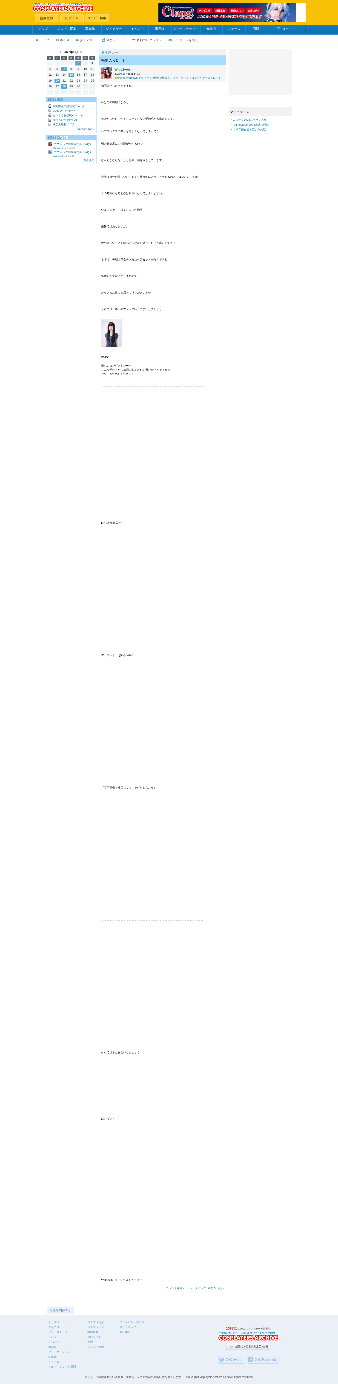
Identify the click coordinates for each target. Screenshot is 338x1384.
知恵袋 (211, 29)
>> (81, 52)
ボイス (64, 40)
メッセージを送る (185, 40)
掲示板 (160, 29)
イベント (137, 29)
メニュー (288, 29)
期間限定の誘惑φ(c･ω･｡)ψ (69, 106)
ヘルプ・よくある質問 (62, 1366)
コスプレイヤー (97, 1327)
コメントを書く (175, 1288)
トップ (43, 29)
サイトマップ (128, 1327)
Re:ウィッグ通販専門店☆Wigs (72, 144)
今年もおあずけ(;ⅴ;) (65, 120)
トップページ (56, 1322)
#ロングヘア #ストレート (205, 78)
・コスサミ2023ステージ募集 (248, 119)
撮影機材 (92, 1332)
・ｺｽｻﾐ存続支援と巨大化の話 (248, 129)
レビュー (53, 1337)
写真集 (90, 29)
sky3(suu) (58, 156)
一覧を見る (88, 160)
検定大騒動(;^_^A (63, 124)
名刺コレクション (149, 40)
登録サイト (94, 1337)
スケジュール (116, 40)
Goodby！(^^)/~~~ (64, 110)
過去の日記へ (86, 129)
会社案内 (125, 1332)
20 (57, 80)
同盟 (256, 29)
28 (64, 86)
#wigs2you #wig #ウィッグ (135, 78)
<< (60, 52)
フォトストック (58, 1332)
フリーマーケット (186, 29)
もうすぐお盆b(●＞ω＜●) (68, 115)
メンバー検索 (95, 1347)
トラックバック (196, 1288)
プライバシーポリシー (133, 1322)
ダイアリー (114, 29)
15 (71, 74)
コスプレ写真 (66, 29)
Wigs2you (58, 148)
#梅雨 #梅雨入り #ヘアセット (170, 78)
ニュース (233, 29)
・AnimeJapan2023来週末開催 (249, 124)
